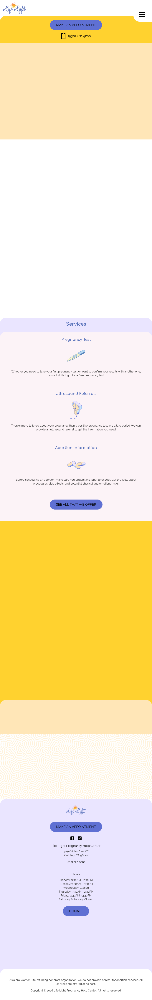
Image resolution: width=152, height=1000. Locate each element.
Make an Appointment (76, 25)
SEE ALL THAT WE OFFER (76, 504)
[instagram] (80, 838)
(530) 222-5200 (79, 36)
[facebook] (72, 838)
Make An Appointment (76, 737)
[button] (142, 14)
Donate (76, 911)
